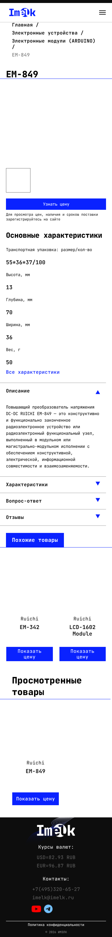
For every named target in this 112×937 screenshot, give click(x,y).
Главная (24, 25)
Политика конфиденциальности (56, 925)
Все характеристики (33, 372)
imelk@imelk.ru (53, 898)
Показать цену (30, 654)
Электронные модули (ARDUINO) (54, 41)
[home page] (22, 12)
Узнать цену (56, 204)
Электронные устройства (45, 33)
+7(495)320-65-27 (56, 889)
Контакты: (56, 879)
